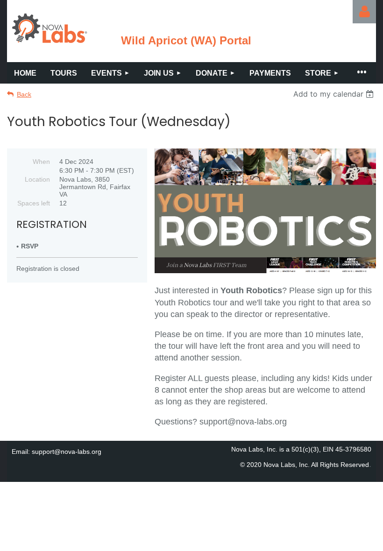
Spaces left (33, 203)
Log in (364, 11)
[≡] (361, 73)
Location (37, 179)
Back (24, 94)
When (41, 161)
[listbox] (334, 93)
